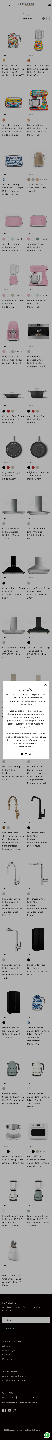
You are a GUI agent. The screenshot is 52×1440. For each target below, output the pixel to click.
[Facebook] (22, 754)
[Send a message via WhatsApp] (47, 1435)
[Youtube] (26, 754)
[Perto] (45, 684)
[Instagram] (30, 754)
